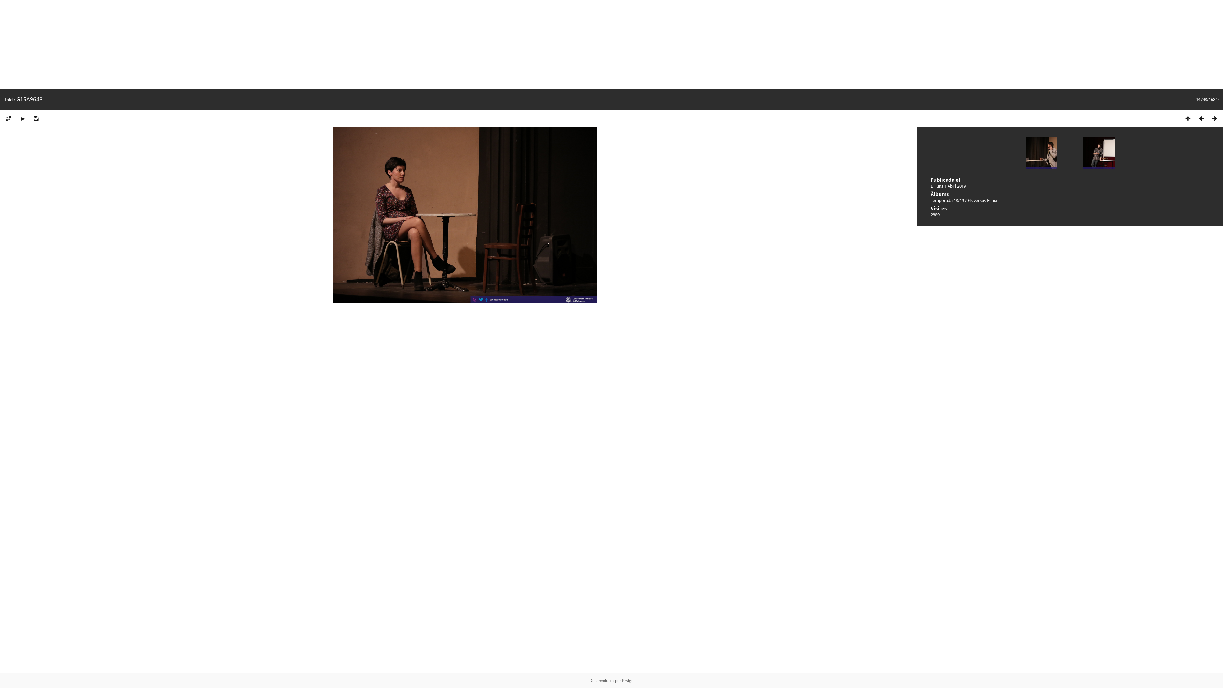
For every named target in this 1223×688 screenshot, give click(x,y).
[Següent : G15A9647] (1214, 118)
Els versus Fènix (982, 200)
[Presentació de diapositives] (22, 118)
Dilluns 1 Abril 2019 (948, 186)
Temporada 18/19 (947, 200)
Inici (9, 100)
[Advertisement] (191, 44)
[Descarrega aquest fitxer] (36, 118)
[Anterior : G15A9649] (1201, 118)
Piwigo (627, 680)
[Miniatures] (1188, 118)
